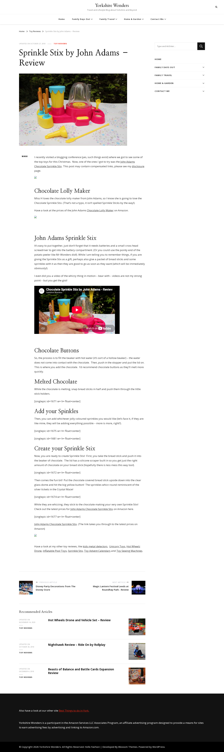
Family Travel (107, 19)
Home (62, 19)
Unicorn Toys (117, 546)
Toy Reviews (60, 43)
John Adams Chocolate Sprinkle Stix (91, 509)
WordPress (158, 746)
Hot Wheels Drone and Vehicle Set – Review (79, 620)
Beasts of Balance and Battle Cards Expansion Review (81, 671)
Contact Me (157, 19)
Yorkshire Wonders (112, 5)
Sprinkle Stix (75, 551)
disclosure (138, 166)
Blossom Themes (127, 746)
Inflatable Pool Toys (55, 551)
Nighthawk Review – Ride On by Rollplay (76, 645)
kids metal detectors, (95, 546)
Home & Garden (132, 19)
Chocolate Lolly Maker (100, 210)
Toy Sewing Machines (129, 551)
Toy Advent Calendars (97, 551)
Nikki (25, 156)
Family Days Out (81, 19)
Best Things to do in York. (74, 710)
